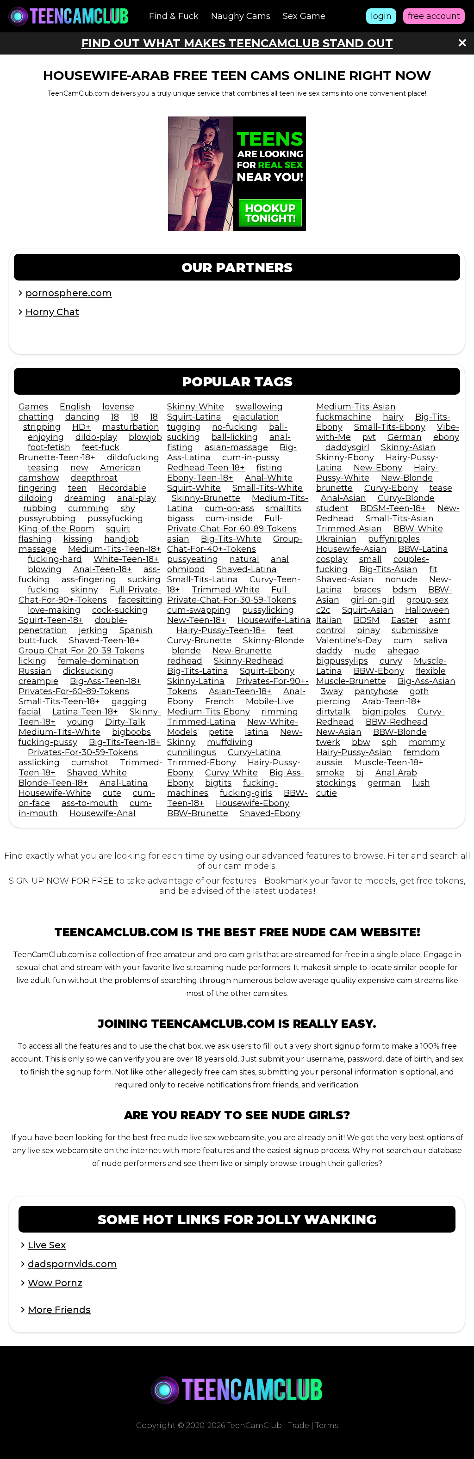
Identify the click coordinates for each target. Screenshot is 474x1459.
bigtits (218, 783)
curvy (391, 661)
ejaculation (256, 417)
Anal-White (269, 478)
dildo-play (96, 437)
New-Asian (339, 732)
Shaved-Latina (247, 569)
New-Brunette (242, 651)
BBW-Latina (423, 549)
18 (115, 417)
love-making (54, 610)
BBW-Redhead (397, 722)
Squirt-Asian (367, 610)
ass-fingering (89, 579)
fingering (37, 488)
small (370, 559)
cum (402, 640)
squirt (118, 529)
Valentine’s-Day (349, 640)
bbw (361, 742)
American (120, 468)
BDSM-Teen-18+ (393, 508)
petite (221, 732)
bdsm (405, 590)
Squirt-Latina (194, 417)
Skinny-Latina (196, 681)
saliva (436, 640)
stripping (42, 427)
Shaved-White (97, 773)
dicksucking (88, 671)
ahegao (403, 651)
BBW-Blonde (400, 732)
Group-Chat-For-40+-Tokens (234, 544)
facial (30, 712)
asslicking (39, 762)
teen (77, 488)
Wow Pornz (55, 1282)
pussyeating (192, 559)
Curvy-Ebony (391, 488)
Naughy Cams (240, 16)
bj (360, 773)
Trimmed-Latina (201, 722)
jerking (93, 630)
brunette (334, 488)
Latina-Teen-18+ (85, 712)
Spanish (136, 630)
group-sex (427, 600)
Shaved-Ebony (270, 813)
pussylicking (268, 610)
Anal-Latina (124, 783)
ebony (446, 437)
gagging (129, 701)
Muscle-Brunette (351, 681)
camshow (39, 478)
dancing (82, 417)
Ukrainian (336, 539)
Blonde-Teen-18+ (53, 783)
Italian (329, 620)
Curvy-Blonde (406, 498)
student (332, 508)
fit (433, 569)
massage (37, 549)
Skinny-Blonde (273, 640)
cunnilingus (191, 752)
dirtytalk (333, 712)
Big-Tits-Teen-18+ (125, 742)
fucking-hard (55, 559)
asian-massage (236, 447)
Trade (298, 1425)
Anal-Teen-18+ (102, 569)
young (80, 722)
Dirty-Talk (125, 722)
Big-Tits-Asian (388, 569)
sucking (144, 579)
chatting (36, 417)
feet (285, 630)
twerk (328, 742)
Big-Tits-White (231, 539)
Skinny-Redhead (248, 661)
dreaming (85, 498)
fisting (269, 468)
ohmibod (186, 569)
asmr (439, 620)
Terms (326, 1425)
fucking (43, 590)
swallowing (259, 407)
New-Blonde (407, 478)
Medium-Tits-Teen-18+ (114, 549)
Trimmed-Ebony (201, 762)
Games (33, 407)
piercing (333, 701)
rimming (280, 712)
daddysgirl (347, 447)
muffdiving (230, 742)
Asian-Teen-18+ (240, 691)
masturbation (130, 427)
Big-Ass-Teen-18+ (105, 681)
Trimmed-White (226, 590)
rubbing (39, 508)
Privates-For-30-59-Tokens (83, 752)
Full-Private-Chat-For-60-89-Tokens (232, 523)
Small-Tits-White (267, 488)
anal (280, 559)
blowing (45, 569)
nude (365, 651)
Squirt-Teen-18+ (51, 620)
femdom (422, 752)
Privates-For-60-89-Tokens (74, 691)
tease (441, 488)
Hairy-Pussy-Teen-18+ (221, 630)
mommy (427, 742)
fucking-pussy (48, 742)
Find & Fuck (174, 16)
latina (256, 732)
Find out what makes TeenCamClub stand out (237, 43)
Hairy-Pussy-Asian (354, 752)
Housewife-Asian (351, 549)
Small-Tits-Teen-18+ (59, 701)
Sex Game (304, 16)
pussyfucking (115, 518)
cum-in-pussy (251, 457)
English (75, 407)
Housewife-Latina (274, 620)
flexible (431, 671)
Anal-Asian (343, 498)
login (381, 16)
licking (32, 661)
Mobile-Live (270, 701)
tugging (183, 427)
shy (128, 508)
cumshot (89, 762)
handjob (121, 539)
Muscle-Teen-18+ (389, 762)
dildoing (36, 498)
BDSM (367, 620)
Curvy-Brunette (199, 640)
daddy (329, 651)
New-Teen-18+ (196, 620)
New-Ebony (378, 468)
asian (178, 539)
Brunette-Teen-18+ (57, 457)
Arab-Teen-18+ (391, 701)
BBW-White (418, 529)
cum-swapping (199, 610)
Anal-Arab (396, 773)
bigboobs (131, 732)
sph (389, 742)
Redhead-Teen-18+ (206, 468)
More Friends (59, 1309)
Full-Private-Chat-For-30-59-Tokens (231, 595)
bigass (180, 518)
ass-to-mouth (90, 803)
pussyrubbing (47, 518)
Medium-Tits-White (59, 732)
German (404, 437)
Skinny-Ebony (345, 457)
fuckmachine (343, 417)
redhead (184, 661)
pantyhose (376, 691)
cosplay (332, 559)
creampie (38, 681)
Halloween (427, 610)
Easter (404, 620)
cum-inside (229, 518)
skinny (84, 590)
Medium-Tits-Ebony (208, 712)
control (330, 630)
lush (421, 783)
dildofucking (133, 457)
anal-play (136, 498)
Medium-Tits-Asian (356, 407)
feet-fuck (100, 447)
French (219, 701)
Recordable (122, 488)
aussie (329, 762)
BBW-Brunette (197, 813)
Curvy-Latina (254, 752)
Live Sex (47, 1245)
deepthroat (94, 478)
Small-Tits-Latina (202, 579)
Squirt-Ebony (267, 671)
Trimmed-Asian (349, 529)
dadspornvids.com (72, 1264)
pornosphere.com (68, 293)
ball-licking (235, 437)
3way (332, 691)
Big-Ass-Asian (426, 681)
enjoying (46, 437)
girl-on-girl (373, 600)
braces (367, 590)
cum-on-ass (229, 508)
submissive (415, 630)
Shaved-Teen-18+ (104, 640)
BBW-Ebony (379, 671)
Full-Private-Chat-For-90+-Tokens (90, 595)
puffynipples (394, 539)
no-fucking (234, 427)
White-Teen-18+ (126, 559)
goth (419, 691)
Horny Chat (52, 311)
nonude (401, 579)
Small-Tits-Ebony (389, 427)
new (79, 468)
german (384, 783)
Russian (35, 671)
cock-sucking (120, 610)
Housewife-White (55, 793)
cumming (88, 508)
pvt (369, 437)
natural (244, 559)
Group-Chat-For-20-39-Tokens (81, 651)
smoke (330, 773)
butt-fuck (38, 640)
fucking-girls (246, 793)
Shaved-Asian (345, 579)
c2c (323, 610)
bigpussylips (342, 661)
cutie (326, 793)
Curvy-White (231, 773)
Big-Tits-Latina (197, 671)
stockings (336, 783)
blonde (186, 651)
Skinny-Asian (408, 447)
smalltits (283, 508)
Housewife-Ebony (252, 803)
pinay (368, 630)
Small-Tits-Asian (400, 518)
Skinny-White (195, 407)
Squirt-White (194, 488)
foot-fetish (49, 447)
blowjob (145, 437)
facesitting (140, 600)
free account (434, 16)
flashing (35, 539)
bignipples (384, 712)
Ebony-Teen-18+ (200, 478)
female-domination (98, 661)
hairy (393, 417)
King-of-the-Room (56, 529)
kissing (78, 539)
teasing (43, 468)
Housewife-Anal (102, 813)
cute (112, 793)
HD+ (81, 427)
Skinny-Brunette (206, 498)
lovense (118, 407)
